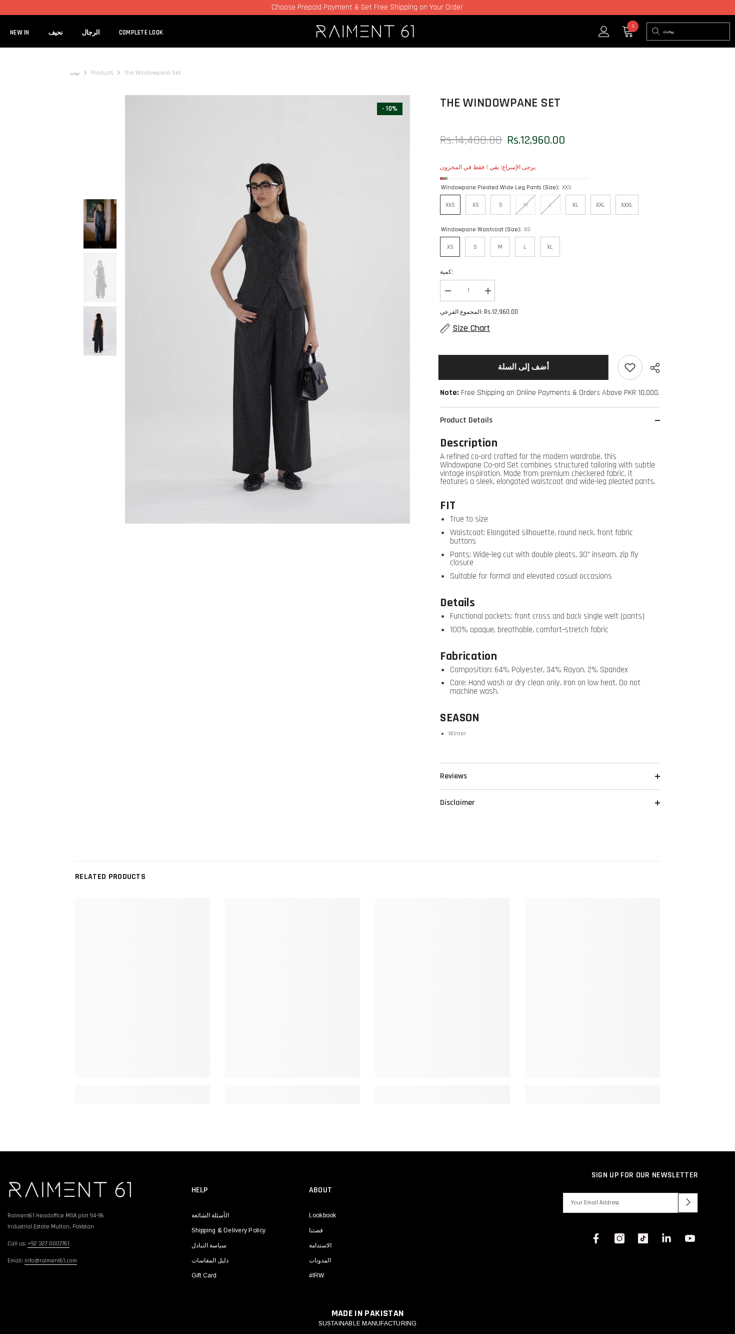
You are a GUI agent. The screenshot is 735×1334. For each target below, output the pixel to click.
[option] (267, 309)
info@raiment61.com (50, 1260)
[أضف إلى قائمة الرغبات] (630, 367)
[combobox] (696, 31)
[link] (142, 1089)
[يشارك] (651, 368)
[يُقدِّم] (688, 1203)
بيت (75, 73)
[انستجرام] (620, 1238)
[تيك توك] (643, 1238)
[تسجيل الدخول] (604, 31)
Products (102, 73)
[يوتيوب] (690, 1238)
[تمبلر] (666, 1238)
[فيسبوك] (596, 1238)
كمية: (446, 272)
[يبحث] (655, 31)
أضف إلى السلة (525, 367)
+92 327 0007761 (49, 1243)
